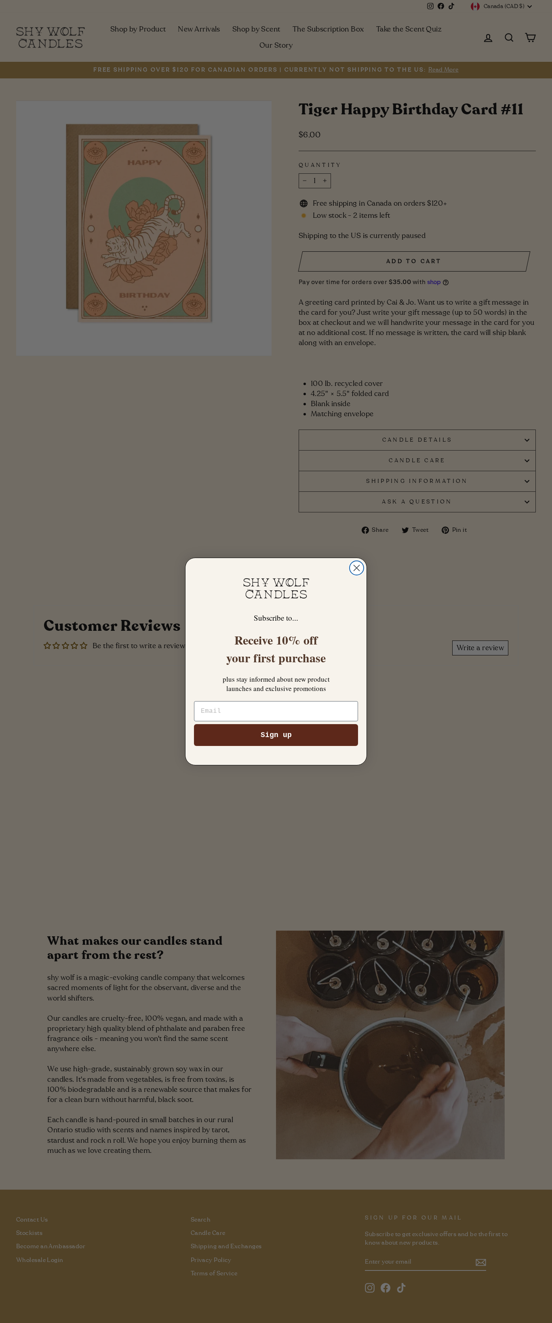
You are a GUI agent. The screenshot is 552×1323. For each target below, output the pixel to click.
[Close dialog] (357, 568)
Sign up (276, 735)
